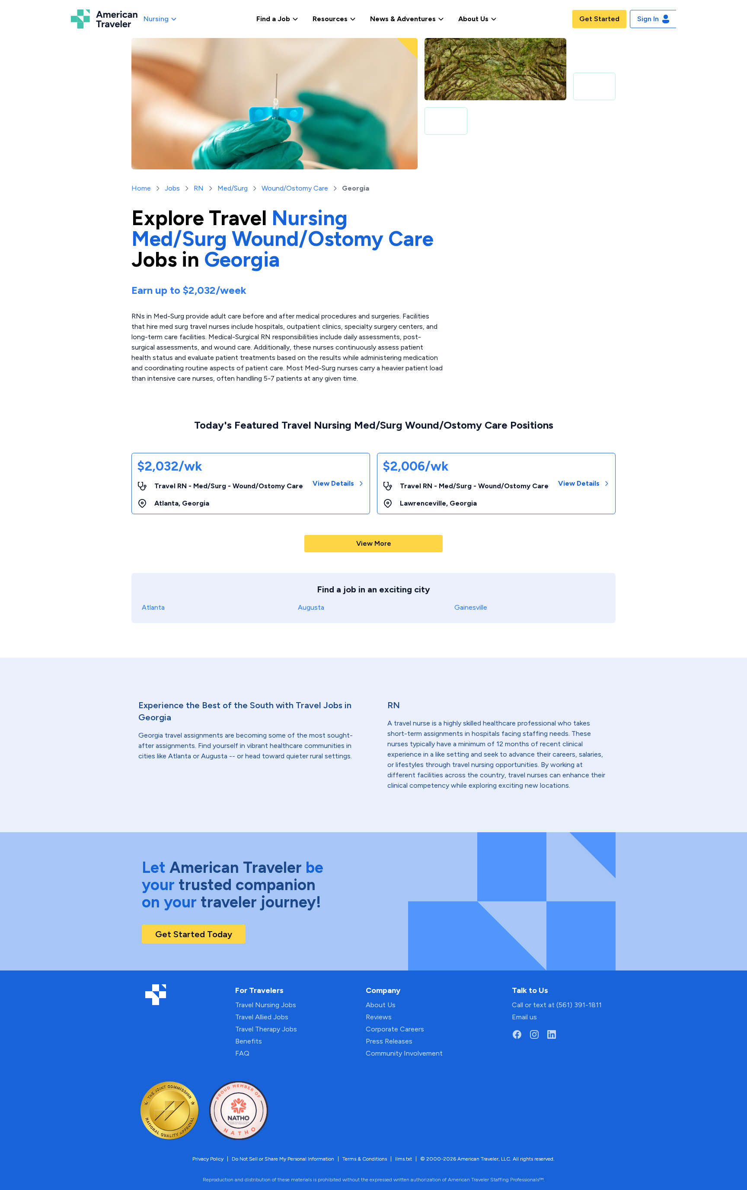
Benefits (248, 1041)
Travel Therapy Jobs (266, 1029)
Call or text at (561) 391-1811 (557, 1005)
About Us (381, 1005)
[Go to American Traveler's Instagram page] (534, 1034)
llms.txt (403, 1159)
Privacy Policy (207, 1159)
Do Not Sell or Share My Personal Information (283, 1159)
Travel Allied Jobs (261, 1017)
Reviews (379, 1017)
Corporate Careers (395, 1029)
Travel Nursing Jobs (265, 1005)
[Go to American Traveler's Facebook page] (517, 1034)
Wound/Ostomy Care (295, 188)
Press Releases (389, 1041)
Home (141, 188)
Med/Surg (232, 188)
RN (199, 188)
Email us (524, 1017)
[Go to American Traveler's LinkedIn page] (551, 1034)
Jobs (172, 188)
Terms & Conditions (364, 1159)
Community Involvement (404, 1053)
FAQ (242, 1053)
